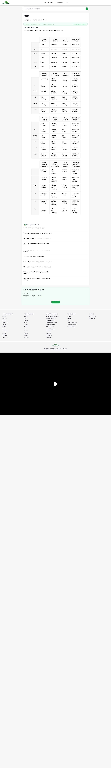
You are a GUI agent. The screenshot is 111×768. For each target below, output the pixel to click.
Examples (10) (37, 20)
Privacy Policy (71, 326)
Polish (25, 335)
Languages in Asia (50, 324)
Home (69, 316)
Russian (4, 318)
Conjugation (48, 3)
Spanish (4, 324)
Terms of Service (72, 324)
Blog (67, 3)
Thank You (48, 333)
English (33, 295)
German (4, 335)
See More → (49, 337)
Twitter (93, 318)
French (4, 333)
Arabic (4, 320)
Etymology (59, 3)
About (69, 318)
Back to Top (55, 302)
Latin (25, 318)
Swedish (26, 331)
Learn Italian (49, 335)
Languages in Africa (51, 318)
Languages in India (50, 320)
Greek (4, 316)
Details (45, 20)
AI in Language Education (52, 316)
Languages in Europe (51, 322)
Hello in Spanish (50, 326)
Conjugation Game (72, 322)
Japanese (5, 322)
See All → (4, 337)
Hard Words (49, 331)
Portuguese (5, 331)
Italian (25, 322)
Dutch (3, 329)
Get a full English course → (79, 24)
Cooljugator (26, 295)
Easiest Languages (51, 329)
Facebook (93, 316)
